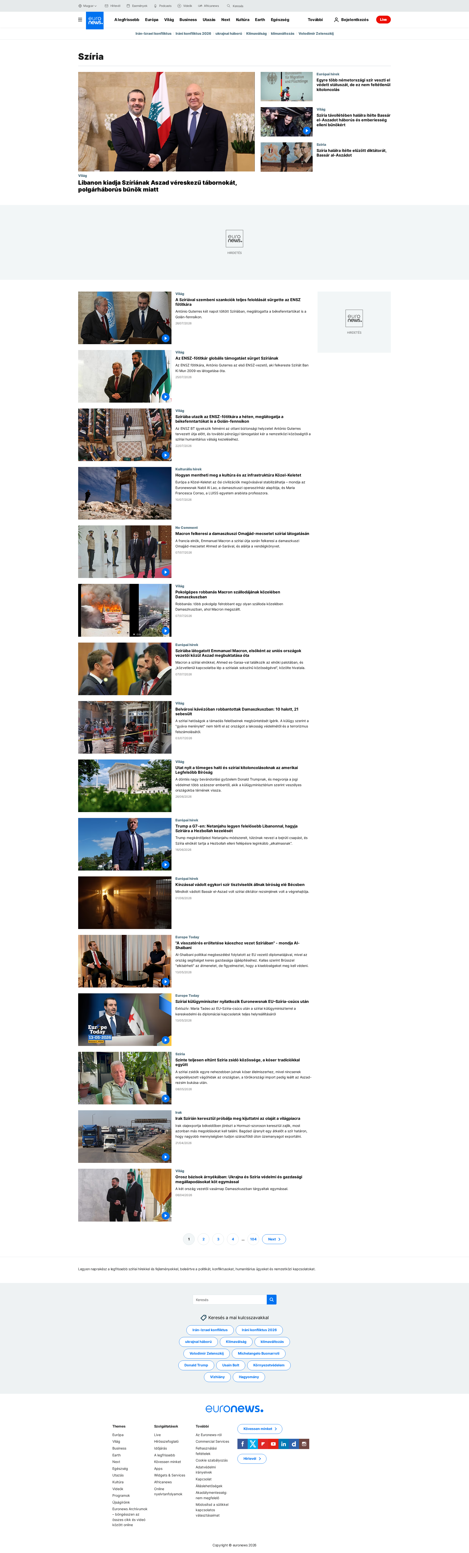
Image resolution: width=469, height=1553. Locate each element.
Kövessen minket (167, 1462)
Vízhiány (217, 1377)
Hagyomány (249, 1377)
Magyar (88, 6)
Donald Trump (196, 1365)
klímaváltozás (282, 33)
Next (225, 19)
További (202, 1426)
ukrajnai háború (228, 33)
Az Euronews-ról (209, 1435)
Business (188, 19)
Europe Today (187, 937)
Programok (121, 1495)
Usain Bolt (230, 1365)
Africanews (163, 1482)
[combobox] (253, 6)
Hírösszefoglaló (166, 1441)
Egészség (280, 19)
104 (253, 1239)
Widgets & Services (169, 1475)
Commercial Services (212, 1441)
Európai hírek (328, 74)
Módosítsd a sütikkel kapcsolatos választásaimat (212, 1509)
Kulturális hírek (188, 469)
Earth (260, 19)
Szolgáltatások (166, 1426)
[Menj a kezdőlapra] (95, 20)
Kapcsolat (204, 1479)
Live (383, 19)
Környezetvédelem (269, 1365)
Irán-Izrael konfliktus (153, 33)
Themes (118, 1426)
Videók (117, 1488)
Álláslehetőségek (209, 1486)
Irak (178, 1112)
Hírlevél (250, 1458)
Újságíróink (121, 1502)
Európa (151, 19)
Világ (169, 19)
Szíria (321, 144)
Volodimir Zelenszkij (316, 33)
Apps (158, 1468)
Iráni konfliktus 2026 (193, 33)
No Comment (186, 528)
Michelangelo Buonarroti (258, 1353)
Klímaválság (256, 33)
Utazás (209, 19)
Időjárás (160, 1448)
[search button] (229, 6)
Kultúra (242, 19)
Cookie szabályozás (212, 1460)
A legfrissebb (126, 19)
